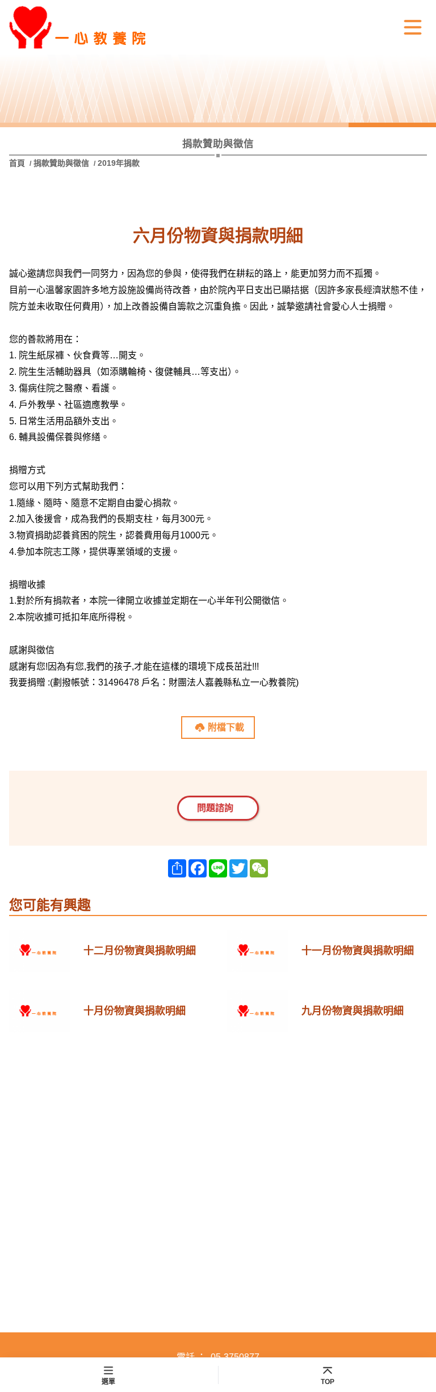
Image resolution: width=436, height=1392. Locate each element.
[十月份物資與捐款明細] (39, 1011)
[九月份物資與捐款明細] (257, 1011)
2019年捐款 (119, 163)
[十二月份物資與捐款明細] (39, 951)
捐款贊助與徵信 (61, 163)
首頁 (18, 163)
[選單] (413, 27)
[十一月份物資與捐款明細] (257, 951)
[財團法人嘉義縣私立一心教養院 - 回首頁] (94, 27)
